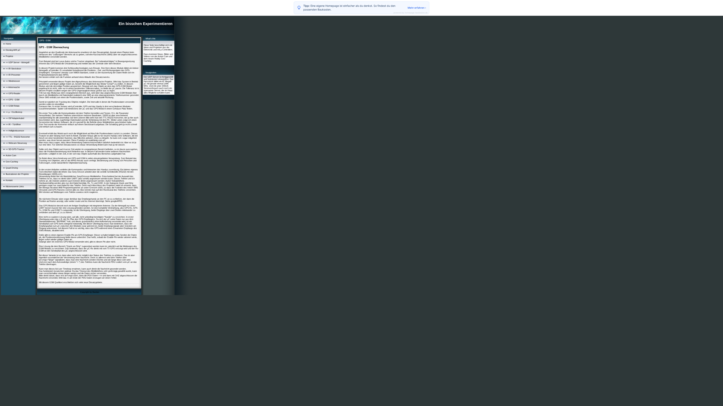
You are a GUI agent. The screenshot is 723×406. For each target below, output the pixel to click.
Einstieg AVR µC (13, 50)
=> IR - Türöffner (13, 124)
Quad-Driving (12, 168)
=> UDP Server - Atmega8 (17, 62)
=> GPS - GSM (12, 99)
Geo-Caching (12, 162)
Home (8, 44)
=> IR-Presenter (13, 75)
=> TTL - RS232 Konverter (18, 137)
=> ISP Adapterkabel (15, 118)
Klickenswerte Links (15, 186)
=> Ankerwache (13, 87)
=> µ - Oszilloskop (14, 112)
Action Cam (11, 155)
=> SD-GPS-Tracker (15, 149)
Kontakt (9, 180)
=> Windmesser (13, 81)
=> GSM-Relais (13, 106)
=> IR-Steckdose (13, 68)
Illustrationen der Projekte (17, 174)
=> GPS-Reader (13, 93)
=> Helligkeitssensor (15, 131)
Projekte (9, 56)
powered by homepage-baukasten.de (411, 13)
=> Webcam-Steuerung (16, 143)
